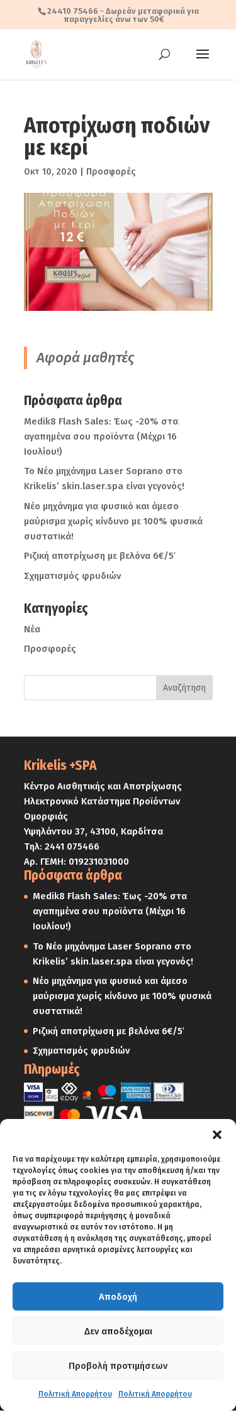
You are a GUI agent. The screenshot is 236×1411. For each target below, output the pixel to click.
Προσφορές (110, 171)
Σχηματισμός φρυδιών (72, 575)
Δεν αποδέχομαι (118, 1331)
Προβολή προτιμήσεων (118, 1365)
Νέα (32, 629)
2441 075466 (72, 846)
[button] (217, 1134)
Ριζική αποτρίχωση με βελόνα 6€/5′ (100, 555)
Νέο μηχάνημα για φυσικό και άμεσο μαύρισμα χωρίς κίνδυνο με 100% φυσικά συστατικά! (113, 521)
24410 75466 (72, 11)
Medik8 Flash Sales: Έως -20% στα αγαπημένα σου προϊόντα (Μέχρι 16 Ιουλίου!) (101, 436)
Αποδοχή (118, 1296)
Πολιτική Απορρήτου (75, 1394)
